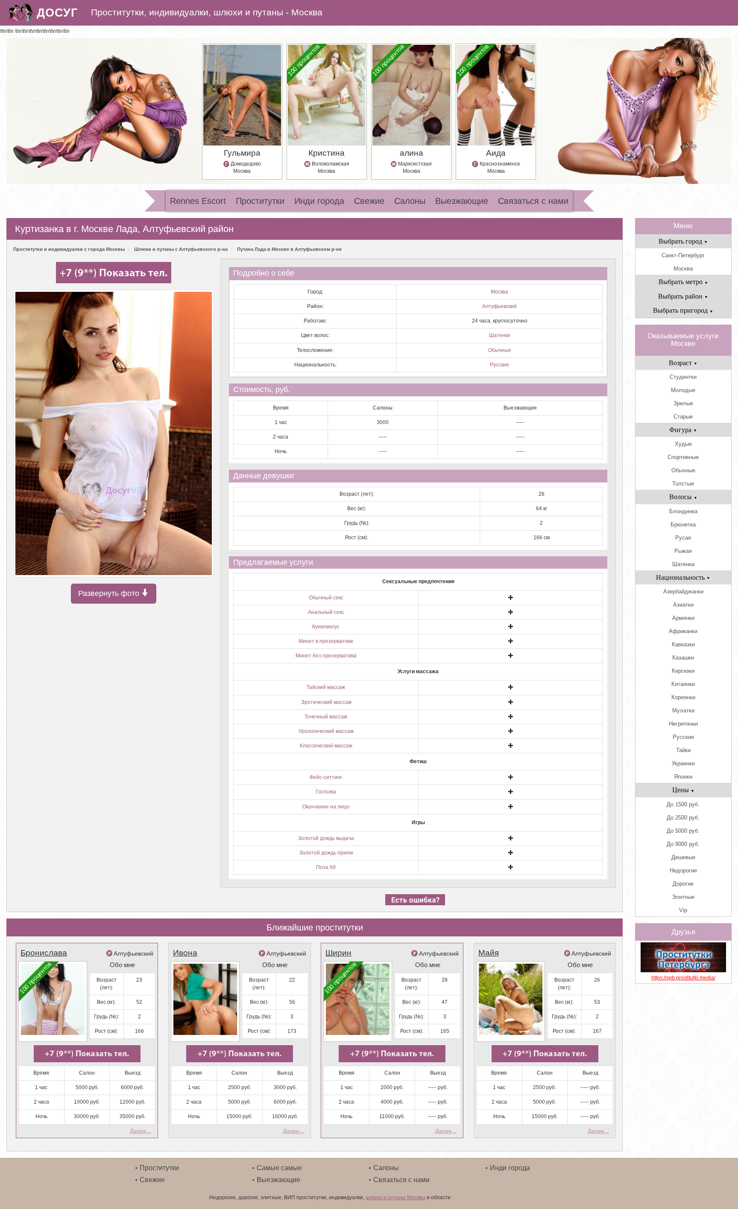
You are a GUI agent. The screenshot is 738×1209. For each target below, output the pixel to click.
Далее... (140, 1131)
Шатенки (499, 335)
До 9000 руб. (683, 844)
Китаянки (683, 684)
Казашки (683, 657)
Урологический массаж (326, 731)
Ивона (185, 952)
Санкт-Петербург (683, 255)
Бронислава (43, 952)
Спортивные (683, 457)
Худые (683, 444)
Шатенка (683, 564)
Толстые (683, 483)
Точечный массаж (326, 717)
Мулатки (683, 710)
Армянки (683, 618)
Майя (488, 952)
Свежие (369, 201)
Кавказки (683, 644)
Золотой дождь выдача (326, 838)
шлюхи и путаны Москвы (395, 1197)
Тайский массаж (326, 687)
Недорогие (683, 870)
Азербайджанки (683, 591)
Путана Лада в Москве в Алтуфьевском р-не (289, 249)
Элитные (683, 897)
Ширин (338, 952)
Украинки (683, 763)
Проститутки (260, 201)
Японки (683, 776)
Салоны (409, 201)
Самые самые (279, 1167)
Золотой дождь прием (326, 853)
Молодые (683, 390)
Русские (499, 365)
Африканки (683, 631)
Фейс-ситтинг (326, 777)
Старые (683, 416)
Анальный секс (326, 612)
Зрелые (683, 403)
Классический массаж (326, 746)
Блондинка (683, 511)
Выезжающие (461, 201)
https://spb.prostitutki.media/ (683, 978)
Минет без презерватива (326, 656)
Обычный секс (326, 598)
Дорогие (683, 884)
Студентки (683, 377)
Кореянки (683, 697)
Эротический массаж (326, 702)
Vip (683, 910)
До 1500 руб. (683, 804)
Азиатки (683, 605)
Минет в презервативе (326, 641)
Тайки (683, 750)
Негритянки (683, 724)
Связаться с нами (533, 201)
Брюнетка (683, 524)
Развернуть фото (109, 593)
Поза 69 (326, 867)
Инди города (319, 201)
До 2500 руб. (683, 817)
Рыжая (683, 551)
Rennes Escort (198, 201)
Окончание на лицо (325, 807)
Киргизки (683, 671)
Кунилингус (326, 627)
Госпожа (326, 792)
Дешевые (683, 857)
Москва (499, 292)
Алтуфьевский (499, 306)
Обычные (499, 350)
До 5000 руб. (683, 831)
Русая (683, 538)
